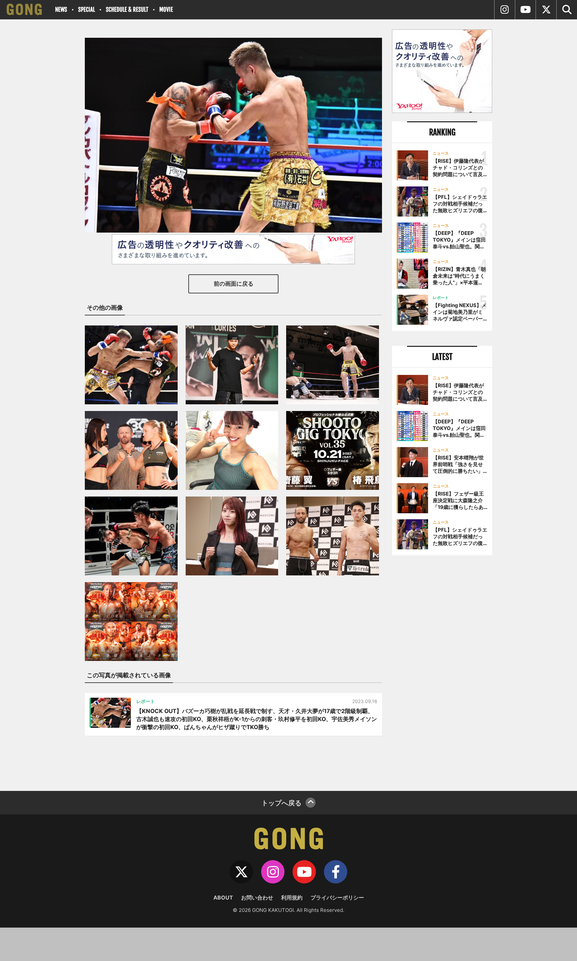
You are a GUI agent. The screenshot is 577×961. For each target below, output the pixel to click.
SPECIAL (86, 9)
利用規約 (292, 897)
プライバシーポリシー (337, 897)
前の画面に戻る (233, 283)
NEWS (61, 9)
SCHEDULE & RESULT (127, 9)
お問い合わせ (257, 897)
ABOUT (223, 897)
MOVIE (166, 9)
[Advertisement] (442, 670)
